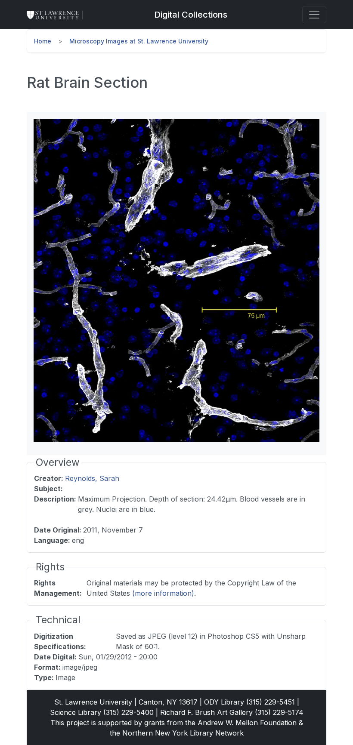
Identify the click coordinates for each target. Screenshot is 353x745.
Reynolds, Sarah (92, 478)
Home (42, 41)
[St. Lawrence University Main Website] (56, 14)
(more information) (163, 593)
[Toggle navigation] (314, 14)
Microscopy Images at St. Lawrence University (138, 41)
